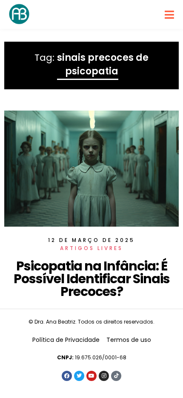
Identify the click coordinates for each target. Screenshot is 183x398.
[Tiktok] (116, 376)
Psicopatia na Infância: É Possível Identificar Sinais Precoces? (92, 279)
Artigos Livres (91, 248)
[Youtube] (91, 376)
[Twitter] (79, 376)
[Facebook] (67, 376)
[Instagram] (104, 376)
